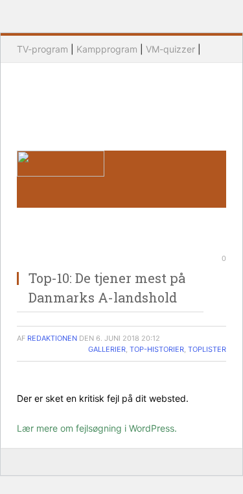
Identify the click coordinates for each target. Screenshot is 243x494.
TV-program (42, 49)
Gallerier (107, 349)
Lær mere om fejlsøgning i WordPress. (97, 428)
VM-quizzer (170, 49)
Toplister (207, 349)
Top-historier (157, 349)
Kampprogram (106, 49)
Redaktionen (52, 338)
